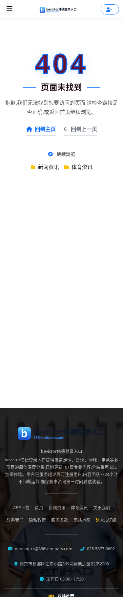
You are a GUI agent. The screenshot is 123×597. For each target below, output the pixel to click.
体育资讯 (81, 167)
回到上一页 (84, 129)
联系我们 (15, 520)
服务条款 (59, 520)
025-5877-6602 (100, 549)
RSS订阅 (108, 520)
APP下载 (21, 507)
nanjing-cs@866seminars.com (43, 549)
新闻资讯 (48, 167)
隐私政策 (37, 520)
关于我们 (101, 507)
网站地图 (82, 520)
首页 (39, 507)
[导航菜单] (9, 9)
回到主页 (45, 129)
